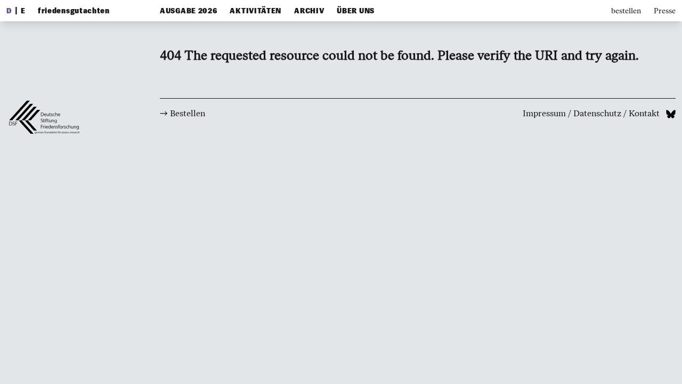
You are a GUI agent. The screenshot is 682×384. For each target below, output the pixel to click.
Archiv (309, 10)
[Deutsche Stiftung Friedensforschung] (49, 180)
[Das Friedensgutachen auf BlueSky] (671, 113)
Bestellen (187, 113)
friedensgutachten (74, 10)
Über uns (356, 10)
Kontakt (644, 113)
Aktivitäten (255, 10)
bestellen (626, 10)
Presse (665, 10)
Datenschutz (597, 113)
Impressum (544, 113)
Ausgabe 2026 (188, 10)
